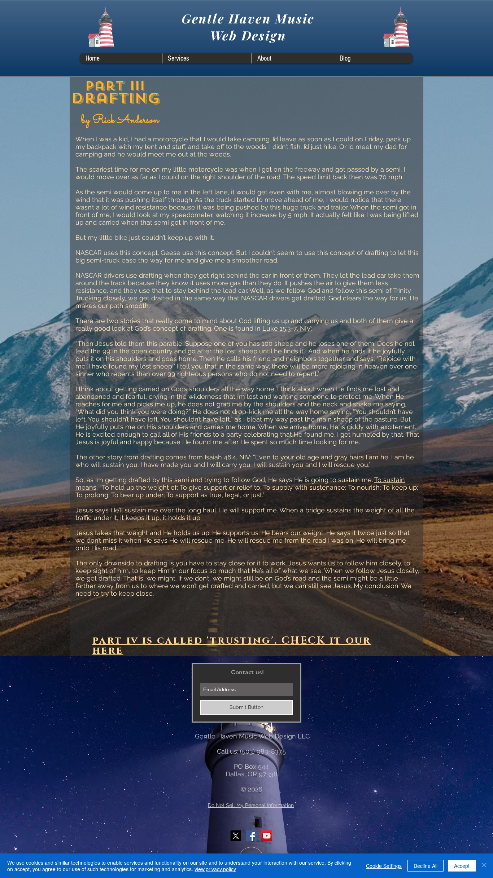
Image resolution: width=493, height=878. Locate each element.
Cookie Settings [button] (384, 865)
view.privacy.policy (215, 869)
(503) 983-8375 (263, 751)
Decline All (425, 865)
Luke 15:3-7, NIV (286, 328)
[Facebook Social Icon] (251, 835)
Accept (462, 865)
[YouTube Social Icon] (266, 835)
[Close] (484, 865)
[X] (235, 835)
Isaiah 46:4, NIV (227, 457)
